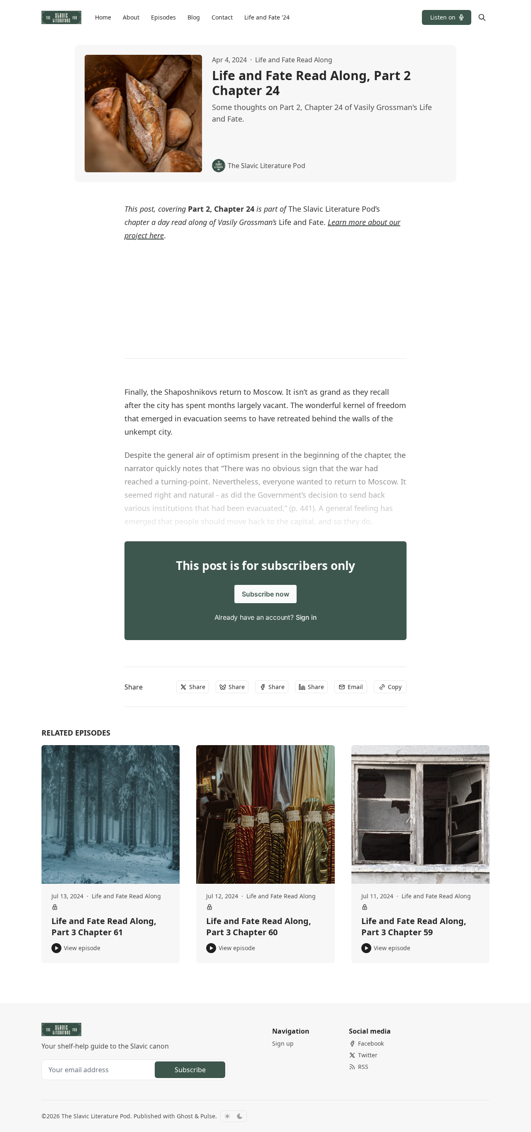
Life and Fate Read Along (293, 59)
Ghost (185, 1116)
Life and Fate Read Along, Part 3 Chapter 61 (103, 926)
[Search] (482, 17)
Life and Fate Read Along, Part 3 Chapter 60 (258, 926)
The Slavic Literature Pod (95, 1116)
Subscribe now (265, 594)
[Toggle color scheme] (233, 1116)
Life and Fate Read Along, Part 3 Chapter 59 (413, 926)
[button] (446, 17)
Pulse (207, 1116)
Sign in (306, 617)
